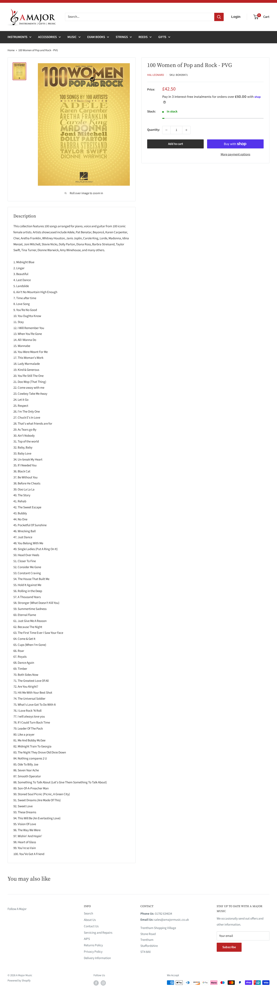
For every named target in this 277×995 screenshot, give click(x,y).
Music (72, 37)
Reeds (143, 37)
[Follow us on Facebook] (96, 983)
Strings (122, 37)
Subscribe (229, 947)
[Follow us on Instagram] (103, 983)
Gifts (162, 37)
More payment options (235, 154)
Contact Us (91, 926)
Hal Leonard (155, 75)
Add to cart (175, 144)
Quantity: (153, 130)
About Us (90, 920)
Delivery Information (97, 958)
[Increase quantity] (186, 130)
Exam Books (96, 37)
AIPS (87, 939)
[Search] (219, 17)
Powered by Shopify (19, 981)
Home (11, 50)
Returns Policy (93, 945)
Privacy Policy (93, 951)
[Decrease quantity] (166, 130)
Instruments (17, 37)
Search (88, 913)
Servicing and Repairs (98, 932)
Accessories (47, 37)
